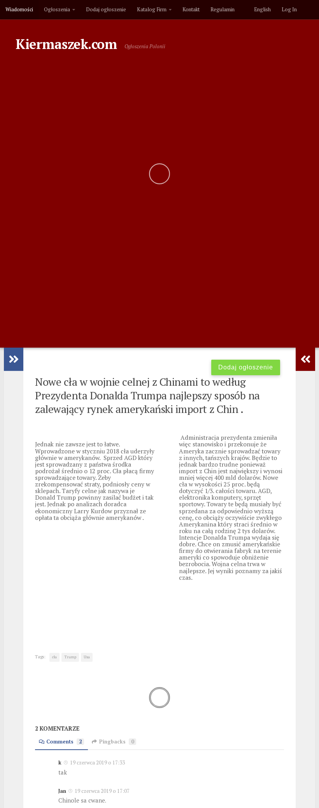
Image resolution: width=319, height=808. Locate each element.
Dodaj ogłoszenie (106, 9)
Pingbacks (116, 741)
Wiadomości (19, 9)
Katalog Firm (152, 9)
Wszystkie (215, 95)
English (261, 9)
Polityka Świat (111, 95)
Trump (70, 656)
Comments (64, 741)
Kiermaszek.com (66, 44)
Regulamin (222, 9)
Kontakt (191, 9)
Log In (289, 9)
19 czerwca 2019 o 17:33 (97, 762)
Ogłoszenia (57, 9)
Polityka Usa (166, 95)
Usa (87, 656)
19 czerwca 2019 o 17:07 (102, 790)
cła (54, 656)
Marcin (145, 250)
